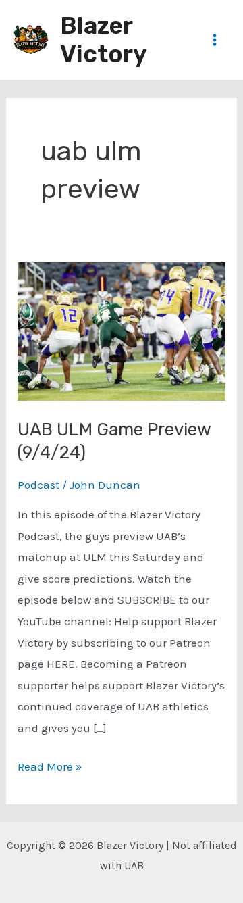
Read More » (50, 768)
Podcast (38, 484)
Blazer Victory (103, 39)
